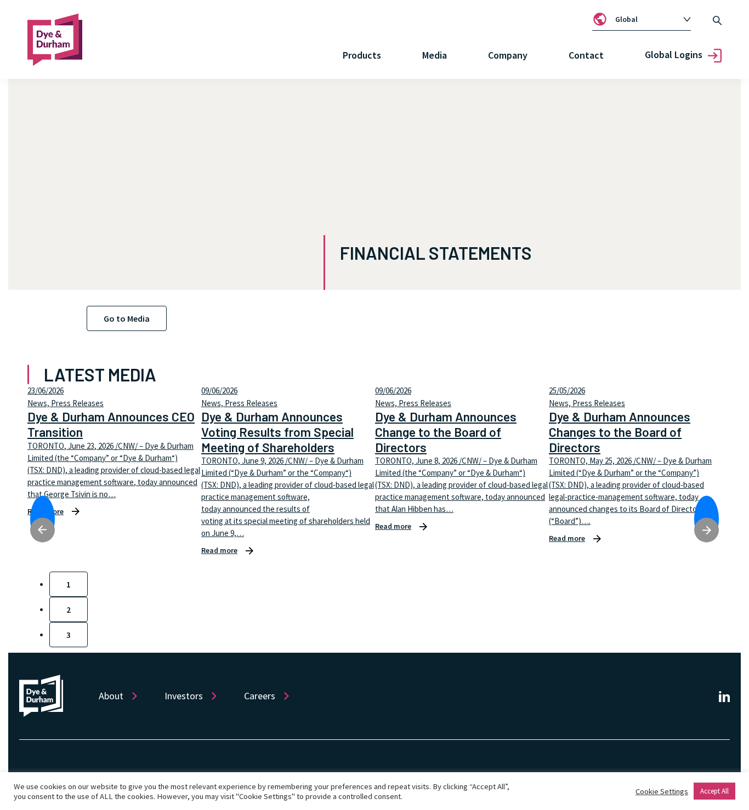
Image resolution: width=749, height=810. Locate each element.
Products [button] (362, 55)
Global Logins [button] (673, 54)
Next (706, 518)
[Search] (717, 19)
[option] (647, 19)
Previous (42, 518)
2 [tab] (68, 609)
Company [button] (507, 55)
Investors (183, 695)
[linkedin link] (724, 696)
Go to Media (127, 318)
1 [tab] (68, 584)
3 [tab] (68, 634)
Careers (259, 695)
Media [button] (434, 55)
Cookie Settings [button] (661, 791)
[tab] (641, 19)
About (111, 695)
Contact (586, 55)
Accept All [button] (714, 791)
